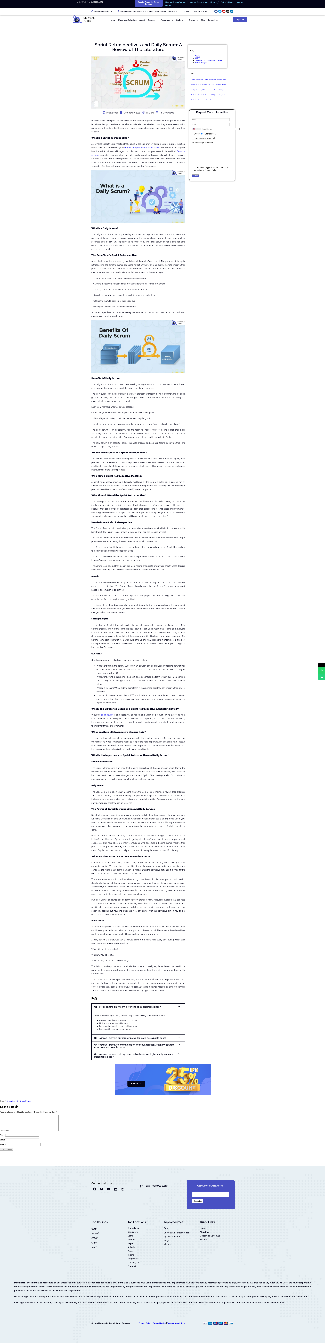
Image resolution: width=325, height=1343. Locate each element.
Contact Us (213, 20)
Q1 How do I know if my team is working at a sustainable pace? (127, 1006)
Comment (4, 1131)
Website (3, 1144)
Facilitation (218, 84)
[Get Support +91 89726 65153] (185, 11)
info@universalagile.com (103, 11)
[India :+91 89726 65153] (141, 1186)
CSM (197, 56)
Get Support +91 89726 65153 (196, 11)
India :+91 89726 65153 (156, 1186)
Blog (203, 20)
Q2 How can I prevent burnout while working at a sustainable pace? (130, 1038)
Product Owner (213, 89)
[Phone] (321, 677)
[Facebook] (216, 11)
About (142, 20)
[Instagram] (227, 11)
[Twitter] (220, 11)
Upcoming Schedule (127, 20)
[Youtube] (223, 11)
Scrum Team (209, 100)
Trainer (192, 20)
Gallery (179, 20)
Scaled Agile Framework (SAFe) (208, 60)
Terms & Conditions (176, 1323)
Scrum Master (201, 100)
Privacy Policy (145, 1323)
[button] (138, 1007)
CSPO (197, 58)
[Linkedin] (231, 11)
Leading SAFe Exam (203, 89)
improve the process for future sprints (142, 147)
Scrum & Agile (201, 63)
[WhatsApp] (321, 670)
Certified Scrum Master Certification (213, 79)
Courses (151, 20)
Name (2, 1135)
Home (112, 20)
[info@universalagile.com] (92, 11)
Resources (165, 20)
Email (2, 1140)
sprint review (107, 715)
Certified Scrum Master (197, 79)
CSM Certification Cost (204, 84)
